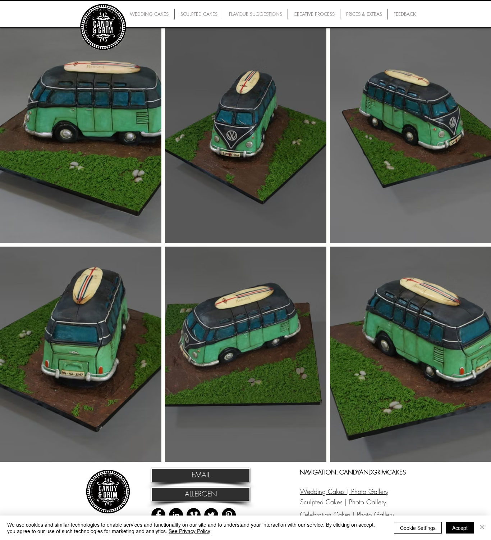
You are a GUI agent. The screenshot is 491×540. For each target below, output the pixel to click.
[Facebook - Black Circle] (158, 515)
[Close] (482, 527)
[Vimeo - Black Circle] (194, 515)
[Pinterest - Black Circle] (229, 515)
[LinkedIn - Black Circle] (176, 515)
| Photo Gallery (366, 491)
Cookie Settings (418, 527)
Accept (460, 527)
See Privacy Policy (189, 531)
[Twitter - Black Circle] (211, 515)
